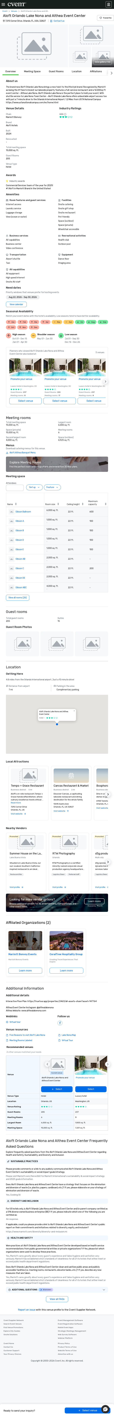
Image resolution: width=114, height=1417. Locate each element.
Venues (14, 11)
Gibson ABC (21, 587)
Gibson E (20, 549)
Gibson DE (20, 578)
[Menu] (3, 4)
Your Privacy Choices (12, 1354)
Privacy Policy (64, 1343)
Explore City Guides (12, 1331)
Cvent (4, 11)
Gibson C (20, 568)
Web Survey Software (67, 1334)
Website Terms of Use (67, 1350)
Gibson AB (20, 559)
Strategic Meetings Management (72, 1331)
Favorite (107, 18)
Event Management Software (70, 1320)
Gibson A (20, 521)
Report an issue (26, 1309)
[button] (34, 46)
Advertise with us (65, 1354)
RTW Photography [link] (63, 853)
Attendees (11, 483)
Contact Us (8, 1347)
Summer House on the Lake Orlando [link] (26, 853)
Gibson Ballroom (23, 511)
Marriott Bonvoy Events (22, 954)
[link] (26, 842)
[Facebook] (60, 1023)
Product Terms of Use (67, 1347)
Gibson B (20, 530)
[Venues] (109, 4)
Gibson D (20, 540)
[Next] (111, 73)
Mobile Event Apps (65, 1327)
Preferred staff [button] (74, 874)
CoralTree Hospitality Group (66, 954)
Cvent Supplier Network (14, 1320)
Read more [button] (16, 803)
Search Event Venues (13, 1324)
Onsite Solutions (11, 1334)
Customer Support (11, 1350)
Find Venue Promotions (13, 1327)
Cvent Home (9, 1343)
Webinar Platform (65, 1338)
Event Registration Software (70, 1324)
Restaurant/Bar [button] (16, 874)
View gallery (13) (102, 62)
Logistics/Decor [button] (59, 874)
